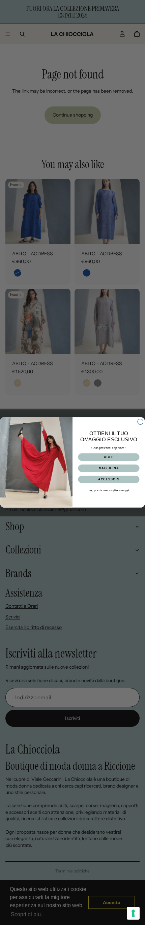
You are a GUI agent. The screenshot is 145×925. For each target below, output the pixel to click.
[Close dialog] (140, 422)
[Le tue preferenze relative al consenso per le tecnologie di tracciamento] (133, 913)
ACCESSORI (108, 479)
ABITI (109, 456)
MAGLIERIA (109, 468)
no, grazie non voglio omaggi (109, 490)
